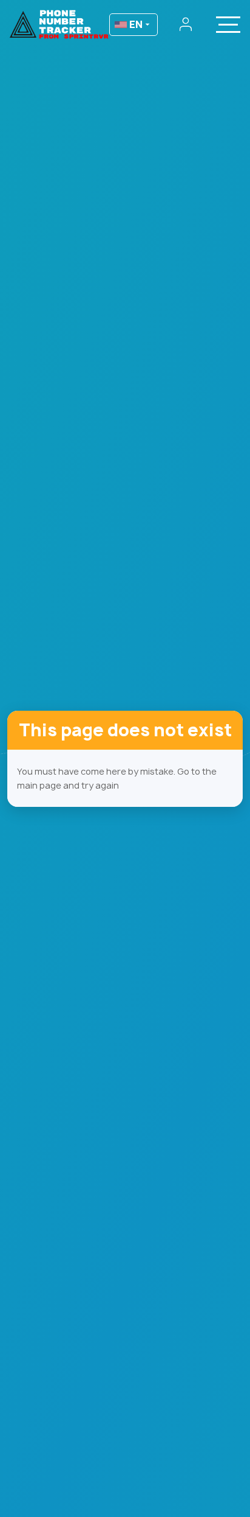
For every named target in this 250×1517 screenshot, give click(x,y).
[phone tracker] (58, 24)
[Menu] (228, 24)
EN (136, 24)
